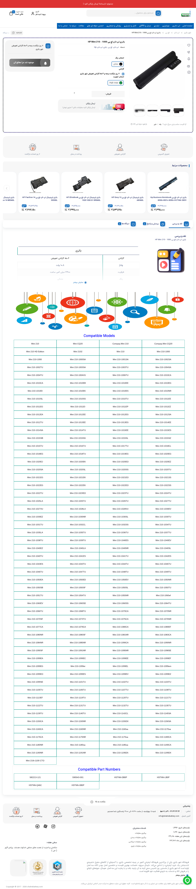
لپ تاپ (177, 25)
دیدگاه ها (125, 223)
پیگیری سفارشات (140, 833)
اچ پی (167, 32)
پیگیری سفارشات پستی (138, 837)
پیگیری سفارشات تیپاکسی (137, 842)
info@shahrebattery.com (169, 816)
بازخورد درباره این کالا (140, 124)
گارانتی (121, 69)
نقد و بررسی (177, 223)
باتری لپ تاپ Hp (100, 47)
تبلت (157, 25)
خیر (155, 125)
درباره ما (73, 25)
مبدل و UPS (146, 25)
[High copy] (120, 82)
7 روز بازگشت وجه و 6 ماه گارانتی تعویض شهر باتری (100, 74)
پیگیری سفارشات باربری (138, 846)
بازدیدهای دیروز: (183, 832)
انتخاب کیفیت (118, 77)
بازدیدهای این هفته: (182, 836)
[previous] (189, 188)
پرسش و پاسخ (153, 223)
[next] (6, 188)
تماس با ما (62, 25)
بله (160, 125)
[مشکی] (120, 64)
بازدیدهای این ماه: (183, 840)
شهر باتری (187, 32)
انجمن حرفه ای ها (95, 25)
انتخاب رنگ (119, 58)
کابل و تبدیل (130, 25)
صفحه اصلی (187, 25)
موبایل (166, 25)
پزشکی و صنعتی (114, 25)
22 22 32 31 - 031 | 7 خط (170, 811)
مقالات (81, 25)
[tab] (179, 223)
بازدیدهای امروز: (183, 827)
